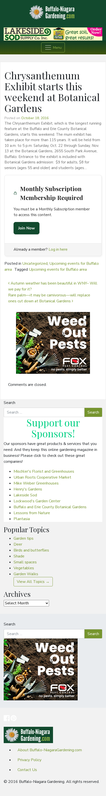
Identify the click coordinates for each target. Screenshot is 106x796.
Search (9, 402)
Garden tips (24, 538)
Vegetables (24, 568)
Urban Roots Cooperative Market (42, 477)
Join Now (26, 228)
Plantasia (22, 519)
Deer (18, 544)
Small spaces (25, 562)
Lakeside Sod (25, 495)
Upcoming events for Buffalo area (58, 269)
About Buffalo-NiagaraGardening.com (50, 750)
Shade (19, 556)
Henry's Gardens (28, 489)
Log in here (58, 249)
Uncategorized (35, 263)
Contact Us (27, 770)
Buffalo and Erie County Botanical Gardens (50, 507)
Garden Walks (26, 574)
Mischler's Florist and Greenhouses (44, 471)
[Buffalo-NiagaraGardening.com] (53, 11)
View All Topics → (33, 581)
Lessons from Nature (32, 513)
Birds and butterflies (31, 550)
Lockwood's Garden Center (37, 501)
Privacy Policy (29, 760)
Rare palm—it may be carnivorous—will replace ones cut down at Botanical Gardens (49, 298)
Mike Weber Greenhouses (36, 483)
